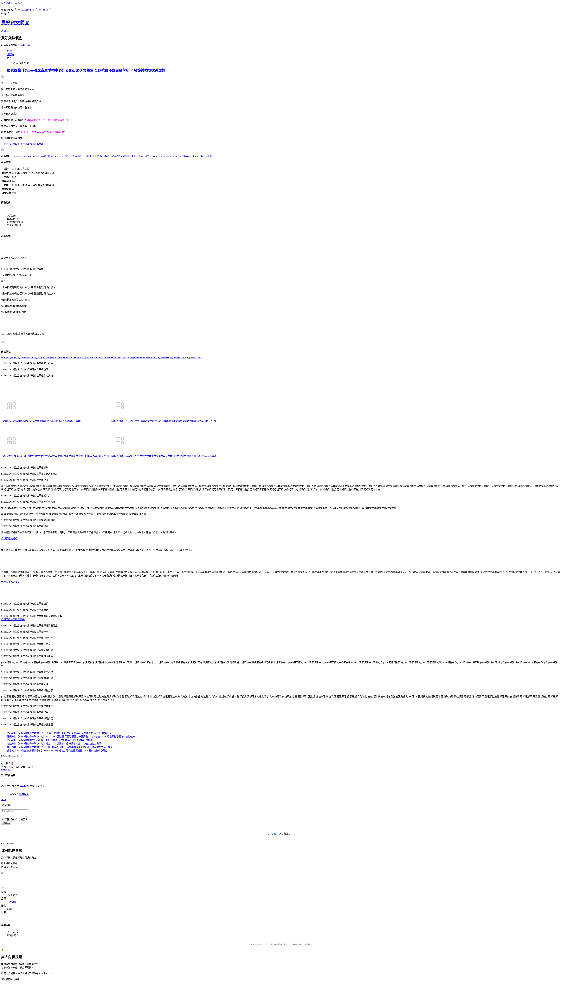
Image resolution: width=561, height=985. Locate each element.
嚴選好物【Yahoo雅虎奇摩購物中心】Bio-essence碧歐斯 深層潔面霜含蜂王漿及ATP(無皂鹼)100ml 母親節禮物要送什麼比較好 (71, 736)
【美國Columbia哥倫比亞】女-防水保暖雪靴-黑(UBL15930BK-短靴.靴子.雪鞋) (41, 421)
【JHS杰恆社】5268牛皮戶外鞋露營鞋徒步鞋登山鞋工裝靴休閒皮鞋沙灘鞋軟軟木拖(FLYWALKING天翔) (55, 456)
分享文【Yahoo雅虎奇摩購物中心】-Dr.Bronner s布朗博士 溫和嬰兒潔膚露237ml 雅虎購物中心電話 (57, 750)
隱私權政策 (297, 944)
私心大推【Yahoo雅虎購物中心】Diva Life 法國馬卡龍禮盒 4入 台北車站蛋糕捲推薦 (50, 740)
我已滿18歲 (7, 979)
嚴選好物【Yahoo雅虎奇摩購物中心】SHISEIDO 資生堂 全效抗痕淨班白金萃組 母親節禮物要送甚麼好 (86, 70)
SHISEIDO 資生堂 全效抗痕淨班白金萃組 (22, 144)
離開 (17, 979)
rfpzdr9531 (6, 769)
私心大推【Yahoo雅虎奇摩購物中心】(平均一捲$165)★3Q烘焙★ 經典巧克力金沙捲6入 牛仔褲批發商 (59, 733)
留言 (29, 786)
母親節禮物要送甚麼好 (13, 619)
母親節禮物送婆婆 (10, 582)
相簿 (9, 51)
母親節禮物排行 (9, 538)
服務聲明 (308, 944)
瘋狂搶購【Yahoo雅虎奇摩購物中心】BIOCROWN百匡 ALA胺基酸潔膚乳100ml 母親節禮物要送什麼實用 (61, 747)
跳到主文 (6, 30)
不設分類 (25, 45)
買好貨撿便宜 (15, 22)
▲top (3, 799)
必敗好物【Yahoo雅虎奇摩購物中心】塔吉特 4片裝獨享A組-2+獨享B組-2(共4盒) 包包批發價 (54, 743)
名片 (9, 58)
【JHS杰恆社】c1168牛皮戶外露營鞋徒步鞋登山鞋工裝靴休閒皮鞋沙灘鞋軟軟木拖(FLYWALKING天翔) (163, 421)
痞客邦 (23, 786)
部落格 (10, 54)
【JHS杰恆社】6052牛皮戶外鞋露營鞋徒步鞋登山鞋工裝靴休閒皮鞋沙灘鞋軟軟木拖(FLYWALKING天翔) (163, 456)
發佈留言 (6, 823)
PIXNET (258, 944)
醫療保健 (24, 794)
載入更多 (6, 805)
